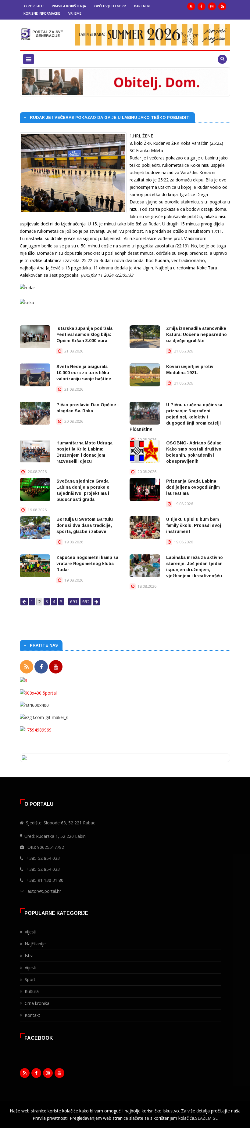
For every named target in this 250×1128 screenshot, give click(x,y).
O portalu (34, 6)
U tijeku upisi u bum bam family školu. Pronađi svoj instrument (193, 525)
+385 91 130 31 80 (45, 880)
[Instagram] (212, 6)
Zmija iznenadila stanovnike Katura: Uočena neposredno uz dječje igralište (196, 334)
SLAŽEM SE (206, 1118)
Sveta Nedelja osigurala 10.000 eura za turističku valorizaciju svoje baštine (83, 372)
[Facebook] (201, 6)
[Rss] (191, 6)
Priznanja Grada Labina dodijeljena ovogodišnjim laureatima (193, 487)
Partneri (142, 6)
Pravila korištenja (69, 6)
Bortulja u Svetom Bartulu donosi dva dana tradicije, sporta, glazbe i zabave (84, 525)
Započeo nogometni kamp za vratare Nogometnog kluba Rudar (87, 563)
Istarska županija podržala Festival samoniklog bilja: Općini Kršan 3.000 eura (84, 334)
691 (73, 601)
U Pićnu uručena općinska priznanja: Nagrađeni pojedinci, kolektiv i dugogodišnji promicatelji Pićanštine (176, 417)
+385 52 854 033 (43, 858)
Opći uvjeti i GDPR (110, 6)
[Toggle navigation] (28, 59)
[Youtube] (222, 6)
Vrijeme (74, 13)
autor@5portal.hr (44, 891)
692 (86, 601)
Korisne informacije (41, 13)
